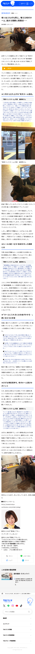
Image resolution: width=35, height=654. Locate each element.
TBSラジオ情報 (7, 629)
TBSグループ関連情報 (9, 641)
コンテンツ (6, 624)
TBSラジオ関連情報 (8, 635)
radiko (6, 550)
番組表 (5, 618)
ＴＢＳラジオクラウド (9, 539)
